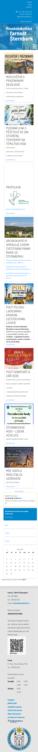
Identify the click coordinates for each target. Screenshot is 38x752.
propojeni (29, 7)
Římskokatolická (19, 28)
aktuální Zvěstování (26, 21)
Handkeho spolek (15, 707)
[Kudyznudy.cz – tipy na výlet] (15, 721)
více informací (10, 100)
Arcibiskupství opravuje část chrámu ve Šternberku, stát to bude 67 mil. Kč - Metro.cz (18, 275)
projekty (29, 2)
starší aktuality (19, 491)
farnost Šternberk (21, 36)
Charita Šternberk (15, 710)
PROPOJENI (12, 703)
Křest (6, 525)
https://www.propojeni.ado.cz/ (15, 209)
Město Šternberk (14, 714)
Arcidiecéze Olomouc (16, 717)
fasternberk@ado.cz (25, 17)
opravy (30, 4)
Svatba (7, 533)
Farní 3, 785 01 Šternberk (24, 12)
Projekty (11, 700)
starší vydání (9, 517)
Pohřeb (7, 541)
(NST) (20, 498)
